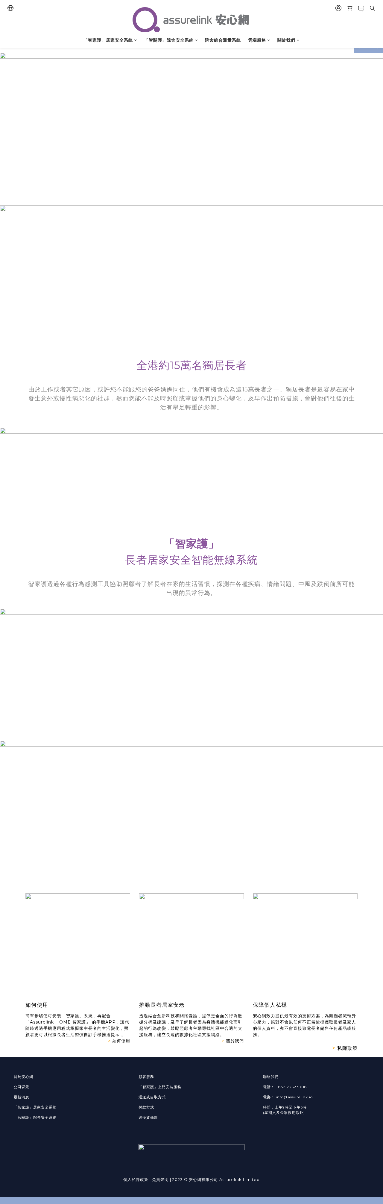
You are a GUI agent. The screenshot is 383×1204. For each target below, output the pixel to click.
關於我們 (286, 40)
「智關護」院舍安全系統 (169, 40)
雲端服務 (257, 40)
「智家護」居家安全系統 (108, 40)
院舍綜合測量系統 (223, 40)
